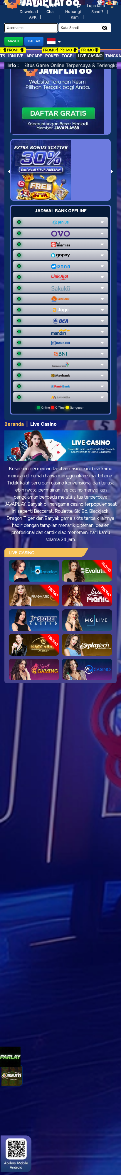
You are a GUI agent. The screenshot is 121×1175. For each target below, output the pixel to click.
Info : (13, 65)
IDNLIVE (15, 56)
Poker (52, 56)
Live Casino (90, 56)
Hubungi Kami (73, 14)
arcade (34, 56)
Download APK (29, 14)
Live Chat (51, 8)
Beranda (14, 424)
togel (68, 56)
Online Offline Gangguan (62, 407)
